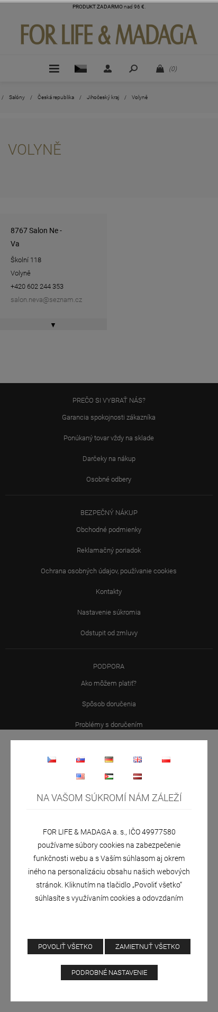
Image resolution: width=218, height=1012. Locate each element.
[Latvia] (137, 776)
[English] (137, 759)
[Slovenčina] (80, 759)
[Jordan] (109, 776)
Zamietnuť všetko (147, 947)
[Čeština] (51, 759)
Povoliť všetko (65, 947)
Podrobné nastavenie (109, 973)
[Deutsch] (109, 759)
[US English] (80, 776)
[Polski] (166, 759)
